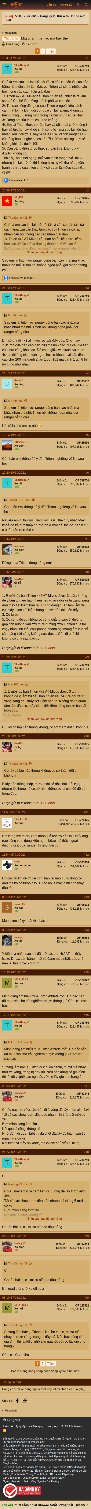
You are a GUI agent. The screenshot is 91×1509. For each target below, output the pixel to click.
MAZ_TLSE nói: (18, 1042)
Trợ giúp (52, 1426)
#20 (86, 1297)
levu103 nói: (16, 684)
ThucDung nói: (18, 217)
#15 (86, 972)
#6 (87, 472)
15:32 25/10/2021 (14, 657)
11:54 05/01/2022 (14, 854)
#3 (87, 288)
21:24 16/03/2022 (14, 1152)
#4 (87, 373)
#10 (86, 736)
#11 (86, 812)
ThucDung (12, 44)
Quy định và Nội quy (29, 1426)
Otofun (50, 648)
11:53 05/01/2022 (14, 812)
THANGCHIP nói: (19, 500)
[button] (4, 5)
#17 (86, 1086)
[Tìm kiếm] (86, 5)
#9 (87, 657)
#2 (87, 190)
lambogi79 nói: (18, 1184)
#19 (86, 1236)
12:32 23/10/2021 (14, 571)
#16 (86, 1014)
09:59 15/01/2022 (14, 930)
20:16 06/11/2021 (14, 736)
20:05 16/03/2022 (14, 1086)
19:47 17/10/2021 (14, 58)
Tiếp (50, 51)
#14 (86, 930)
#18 (86, 1152)
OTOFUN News (71, 1426)
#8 (87, 571)
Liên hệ (8, 1426)
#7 (87, 539)
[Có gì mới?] (78, 5)
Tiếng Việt (13, 1420)
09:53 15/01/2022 (14, 897)
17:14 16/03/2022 (14, 1014)
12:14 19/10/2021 (14, 435)
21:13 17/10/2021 (14, 373)
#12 (86, 854)
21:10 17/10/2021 (14, 288)
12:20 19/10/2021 (14, 472)
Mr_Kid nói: (15, 315)
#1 (87, 58)
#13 (86, 897)
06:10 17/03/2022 (14, 1297)
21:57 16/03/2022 (14, 1236)
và (21, 277)
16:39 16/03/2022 (14, 972)
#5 (87, 435)
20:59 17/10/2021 (14, 190)
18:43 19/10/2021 (14, 539)
